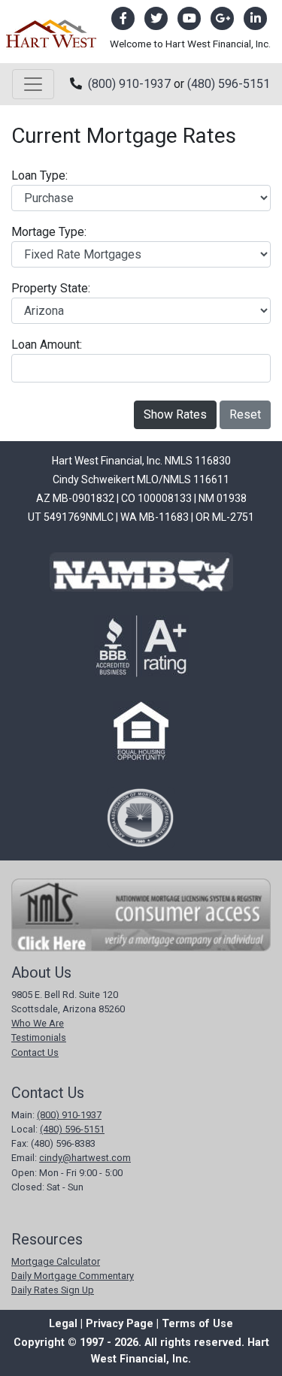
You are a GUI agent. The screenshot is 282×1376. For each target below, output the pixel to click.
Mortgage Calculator (55, 1261)
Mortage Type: (48, 232)
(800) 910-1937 (129, 84)
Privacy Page (119, 1323)
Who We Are (37, 1023)
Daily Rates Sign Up (52, 1290)
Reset (245, 414)
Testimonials (38, 1037)
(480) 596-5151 (228, 84)
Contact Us (35, 1052)
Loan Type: (39, 175)
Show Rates (175, 414)
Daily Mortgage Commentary (72, 1275)
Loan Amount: (46, 344)
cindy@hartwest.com (85, 1157)
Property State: (50, 288)
